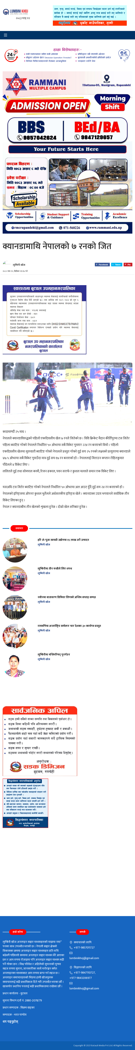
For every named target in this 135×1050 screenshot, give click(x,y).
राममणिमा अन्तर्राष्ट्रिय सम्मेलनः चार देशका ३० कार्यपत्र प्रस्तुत (69, 626)
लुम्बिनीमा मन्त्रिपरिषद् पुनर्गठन (54, 654)
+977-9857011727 (84, 947)
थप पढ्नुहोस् (10, 1021)
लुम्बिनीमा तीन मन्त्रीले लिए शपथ (55, 568)
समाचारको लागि (82, 942)
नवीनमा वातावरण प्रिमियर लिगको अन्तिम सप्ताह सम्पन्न (67, 597)
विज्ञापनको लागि (82, 967)
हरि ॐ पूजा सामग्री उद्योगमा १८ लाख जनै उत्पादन (63, 540)
